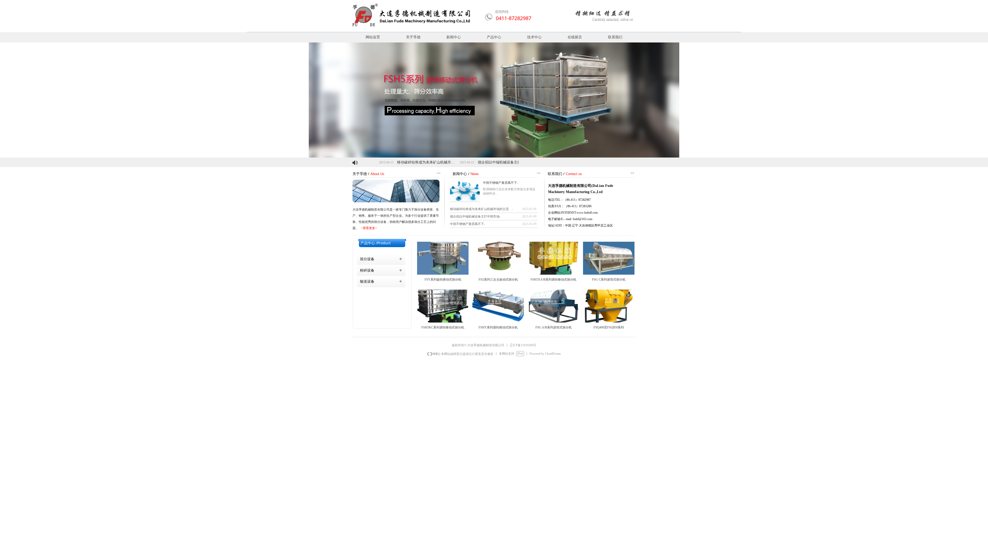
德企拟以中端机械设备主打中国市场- (475, 216)
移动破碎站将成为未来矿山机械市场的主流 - (481, 209)
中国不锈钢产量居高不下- (500, 183)
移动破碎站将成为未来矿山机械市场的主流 (400, 162)
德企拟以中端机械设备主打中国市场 (479, 162)
